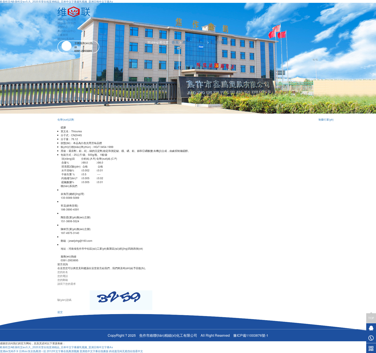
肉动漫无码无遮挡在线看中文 (126, 351)
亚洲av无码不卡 (9, 351)
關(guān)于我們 (66, 23)
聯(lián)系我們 (65, 38)
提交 (60, 312)
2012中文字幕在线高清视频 (63, 351)
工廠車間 (62, 34)
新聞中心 (62, 27)
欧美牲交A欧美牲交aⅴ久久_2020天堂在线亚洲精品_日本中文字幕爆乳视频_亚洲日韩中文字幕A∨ (56, 347)
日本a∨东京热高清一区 (32, 351)
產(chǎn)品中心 (66, 31)
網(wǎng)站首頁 (66, 19)
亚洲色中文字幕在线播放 (94, 351)
